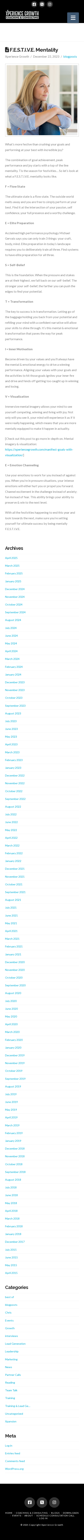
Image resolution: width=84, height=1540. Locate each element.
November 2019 (15, 1063)
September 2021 (15, 892)
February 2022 (14, 853)
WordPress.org (14, 1468)
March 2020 (12, 1031)
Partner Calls (13, 1374)
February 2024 (14, 666)
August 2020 (13, 993)
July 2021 (11, 907)
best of (9, 1297)
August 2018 (13, 1179)
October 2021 (13, 884)
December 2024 (15, 589)
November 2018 (15, 1156)
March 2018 (12, 1218)
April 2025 (11, 557)
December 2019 (15, 1055)
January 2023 (13, 767)
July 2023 (11, 721)
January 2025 (13, 581)
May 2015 (11, 1265)
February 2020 (14, 1039)
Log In (43, 1518)
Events (9, 1320)
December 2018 (15, 1148)
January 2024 (13, 674)
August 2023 (13, 713)
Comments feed (15, 1461)
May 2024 (11, 643)
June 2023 (11, 728)
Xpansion (10, 1421)
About (28, 1515)
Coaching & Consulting (32, 1513)
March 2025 (12, 565)
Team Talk (11, 1390)
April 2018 (11, 1210)
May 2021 (11, 923)
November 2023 (15, 690)
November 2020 (15, 969)
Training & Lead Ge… (17, 1406)
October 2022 (13, 791)
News (8, 1367)
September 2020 (15, 985)
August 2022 (13, 806)
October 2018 (13, 1164)
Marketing (11, 1359)
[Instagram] (50, 4)
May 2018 (11, 1203)
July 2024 (11, 627)
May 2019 (11, 1109)
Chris (8, 1312)
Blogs (55, 1513)
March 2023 (12, 752)
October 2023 (13, 697)
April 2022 (11, 837)
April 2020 (11, 1024)
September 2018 (15, 1172)
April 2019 (11, 1117)
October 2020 (13, 977)
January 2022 (13, 861)
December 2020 (15, 962)
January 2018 (13, 1234)
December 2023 (15, 682)
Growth (10, 1328)
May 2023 (11, 736)
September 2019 (15, 1078)
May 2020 (11, 1016)
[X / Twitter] (42, 4)
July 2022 (11, 814)
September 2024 (15, 612)
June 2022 (11, 822)
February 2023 (14, 760)
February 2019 (14, 1133)
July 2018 (11, 1187)
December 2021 (15, 868)
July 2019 (11, 1094)
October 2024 (13, 604)
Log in (8, 1445)
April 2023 (11, 744)
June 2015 (11, 1257)
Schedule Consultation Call (55, 1515)
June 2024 (11, 635)
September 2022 (15, 798)
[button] (73, 17)
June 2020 (11, 1008)
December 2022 (15, 775)
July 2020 (11, 1001)
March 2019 (12, 1125)
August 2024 (13, 620)
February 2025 (14, 573)
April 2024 (11, 651)
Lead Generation (15, 1343)
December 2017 (15, 1241)
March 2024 (12, 658)
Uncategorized (14, 1413)
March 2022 (12, 845)
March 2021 (12, 938)
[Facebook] (34, 4)
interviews (11, 1336)
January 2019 (13, 1140)
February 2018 (14, 1226)
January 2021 (13, 954)
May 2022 (11, 830)
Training (10, 1398)
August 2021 (13, 899)
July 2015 (11, 1249)
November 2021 (15, 876)
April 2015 (11, 1272)
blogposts (70, 56)
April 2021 (11, 931)
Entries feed (12, 1453)
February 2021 (14, 946)
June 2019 (11, 1102)
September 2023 (15, 705)
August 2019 (13, 1086)
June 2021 (11, 915)
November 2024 (15, 596)
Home (9, 1513)
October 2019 (13, 1070)
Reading (10, 1382)
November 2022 (15, 783)
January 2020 (13, 1047)
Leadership (12, 1351)
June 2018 (11, 1195)
